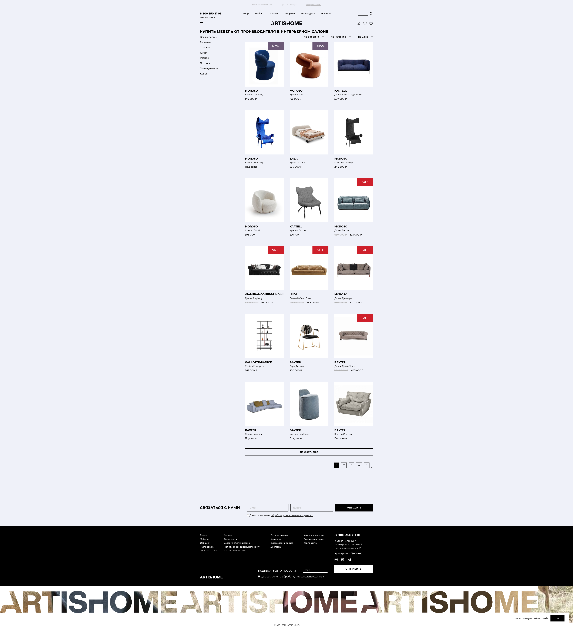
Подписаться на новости (277, 570)
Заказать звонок (207, 17)
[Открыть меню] (201, 23)
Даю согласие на (281, 515)
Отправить (354, 507)
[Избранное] (365, 23)
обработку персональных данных (292, 515)
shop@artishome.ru (313, 5)
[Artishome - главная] (286, 23)
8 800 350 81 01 (210, 13)
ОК (557, 618)
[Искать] (371, 14)
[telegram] (342, 559)
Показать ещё (309, 452)
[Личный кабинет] (359, 23)
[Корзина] (371, 23)
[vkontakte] (336, 559)
